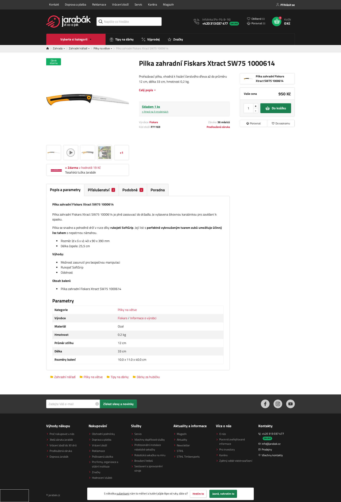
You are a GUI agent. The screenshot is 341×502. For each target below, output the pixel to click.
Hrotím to (198, 494)
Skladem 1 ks (155, 109)
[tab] (101, 190)
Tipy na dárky (120, 377)
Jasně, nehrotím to (223, 494)
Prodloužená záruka (218, 127)
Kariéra (152, 4)
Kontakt (54, 4)
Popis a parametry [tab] (65, 190)
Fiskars (153, 122)
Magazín (168, 4)
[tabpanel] (138, 283)
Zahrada (58, 48)
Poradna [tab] (158, 190)
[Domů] (49, 48)
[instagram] (278, 404)
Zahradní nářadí (78, 48)
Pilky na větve (102, 48)
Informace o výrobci (143, 318)
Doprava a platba (75, 4)
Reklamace (99, 4)
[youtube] (290, 404)
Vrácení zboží (120, 4)
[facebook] (265, 404)
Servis (138, 4)
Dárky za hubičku (148, 377)
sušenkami (122, 493)
